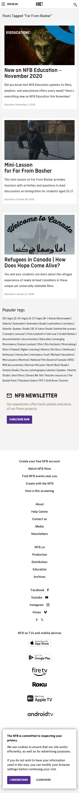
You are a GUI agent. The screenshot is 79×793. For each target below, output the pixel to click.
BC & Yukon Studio (42, 329)
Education (45, 339)
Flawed (14, 350)
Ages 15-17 (28, 318)
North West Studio (57, 365)
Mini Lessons (9, 360)
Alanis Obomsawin (59, 318)
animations (54, 324)
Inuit (46, 355)
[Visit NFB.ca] (45, 4)
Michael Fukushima (62, 355)
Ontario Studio (10, 370)
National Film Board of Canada (48, 360)
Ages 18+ (41, 318)
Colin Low (51, 334)
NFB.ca (40, 547)
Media (39, 526)
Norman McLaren (35, 365)
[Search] (76, 5)
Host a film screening (39, 491)
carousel (20, 334)
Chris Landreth (35, 334)
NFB (70, 360)
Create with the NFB (39, 483)
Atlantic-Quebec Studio (16, 329)
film (40, 344)
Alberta (6, 324)
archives (68, 324)
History (45, 350)
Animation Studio (36, 324)
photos (51, 370)
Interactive (21, 355)
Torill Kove (52, 381)
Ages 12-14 (13, 318)
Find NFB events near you (39, 476)
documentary (30, 339)
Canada (8, 334)
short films (18, 375)
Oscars (25, 370)
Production (39, 554)
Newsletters (39, 534)
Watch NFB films (39, 469)
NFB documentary (13, 365)
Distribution (39, 562)
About (39, 504)
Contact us (39, 519)
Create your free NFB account (39, 461)
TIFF (41, 381)
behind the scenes (65, 329)
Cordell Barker (66, 334)
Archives (39, 577)
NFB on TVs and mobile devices (39, 633)
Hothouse (68, 350)
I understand (19, 780)
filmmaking (68, 344)
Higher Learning (30, 350)
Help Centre (39, 511)
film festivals (52, 344)
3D (4, 318)
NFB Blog (12, 4)
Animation (19, 324)
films (5, 350)
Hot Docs (56, 350)
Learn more (43, 780)
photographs (37, 370)
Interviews (36, 355)
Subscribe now (19, 419)
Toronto (63, 381)
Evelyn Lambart (27, 344)
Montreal (24, 360)
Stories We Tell (34, 375)
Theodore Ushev (27, 381)
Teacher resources (56, 375)
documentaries (11, 339)
